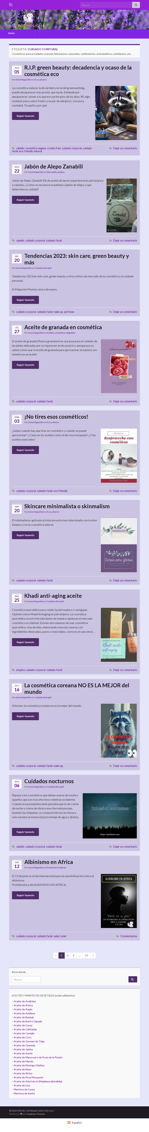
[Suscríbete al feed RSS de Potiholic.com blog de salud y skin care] (11, 4)
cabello (20, 148)
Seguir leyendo (25, 115)
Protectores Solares (56, 867)
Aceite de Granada (24, 1045)
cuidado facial (54, 240)
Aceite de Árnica (23, 1005)
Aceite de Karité (23, 1053)
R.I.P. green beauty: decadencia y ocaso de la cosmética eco (78, 70)
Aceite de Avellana (24, 1013)
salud (57, 936)
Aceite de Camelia (24, 1033)
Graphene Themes (36, 1114)
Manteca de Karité (24, 1093)
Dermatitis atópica (56, 172)
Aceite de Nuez (22, 1069)
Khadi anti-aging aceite (53, 595)
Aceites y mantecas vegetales (61, 332)
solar (64, 936)
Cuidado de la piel (43, 268)
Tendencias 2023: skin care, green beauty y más (76, 258)
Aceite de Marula (23, 1061)
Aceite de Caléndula (25, 1029)
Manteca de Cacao (24, 1089)
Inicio (11, 33)
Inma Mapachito (23, 79)
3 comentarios (128, 936)
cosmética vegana (35, 148)
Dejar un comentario (125, 148)
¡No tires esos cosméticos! (56, 416)
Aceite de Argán (22, 1009)
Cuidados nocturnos (49, 781)
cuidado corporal (72, 148)
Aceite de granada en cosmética (63, 327)
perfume (69, 311)
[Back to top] (140, 1123)
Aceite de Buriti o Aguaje (28, 1021)
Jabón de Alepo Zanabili (53, 166)
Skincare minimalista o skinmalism (67, 506)
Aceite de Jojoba (23, 1049)
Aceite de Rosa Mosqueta (28, 1077)
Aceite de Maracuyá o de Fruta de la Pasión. (38, 1057)
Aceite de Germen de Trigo (29, 1041)
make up (58, 311)
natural (38, 151)
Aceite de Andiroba (25, 1001)
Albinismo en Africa (48, 862)
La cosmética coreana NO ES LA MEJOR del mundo (76, 688)
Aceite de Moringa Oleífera (29, 1065)
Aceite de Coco (22, 1037)
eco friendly (26, 151)
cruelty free (54, 148)
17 (86, 955)
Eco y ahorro (41, 79)
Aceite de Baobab (24, 1017)
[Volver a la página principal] (74, 19)
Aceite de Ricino (23, 1073)
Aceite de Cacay (23, 1025)
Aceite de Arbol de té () (38, 1081)
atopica (20, 669)
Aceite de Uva (22, 1085)
